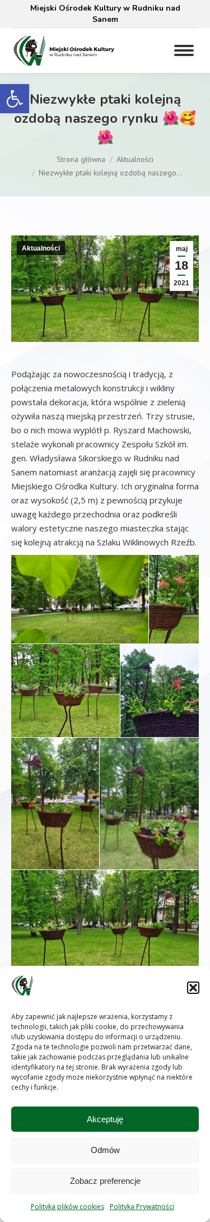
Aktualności (41, 248)
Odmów (105, 1150)
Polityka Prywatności (142, 1206)
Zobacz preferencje (105, 1181)
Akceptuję (105, 1119)
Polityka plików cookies (67, 1206)
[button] (14, 98)
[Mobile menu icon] (184, 50)
